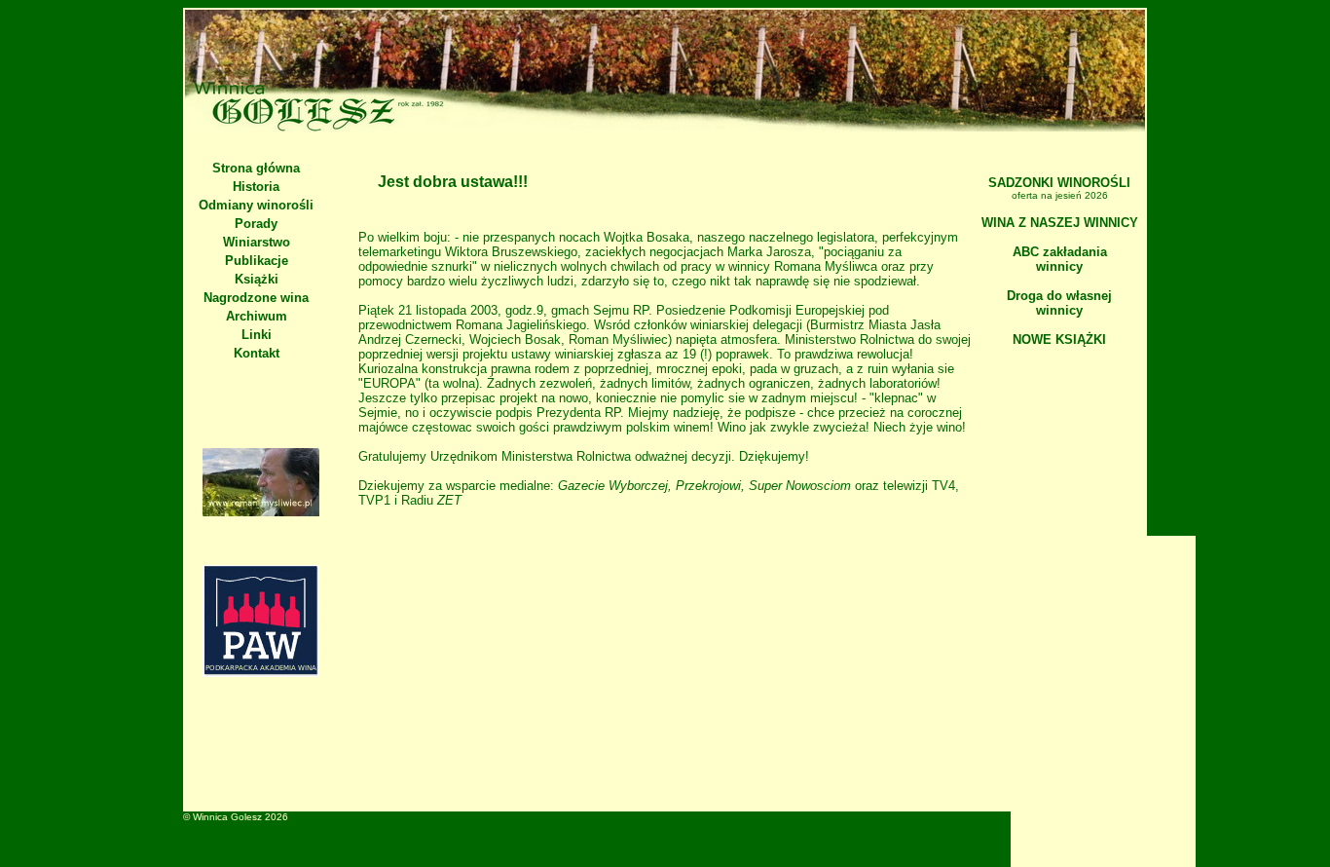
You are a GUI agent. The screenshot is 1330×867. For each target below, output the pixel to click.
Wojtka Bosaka (646, 237)
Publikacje (256, 260)
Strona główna (256, 168)
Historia (256, 186)
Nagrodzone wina (256, 297)
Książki (256, 279)
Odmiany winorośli (256, 205)
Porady (256, 223)
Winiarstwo (256, 242)
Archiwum (256, 316)
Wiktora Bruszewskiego (511, 252)
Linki (256, 334)
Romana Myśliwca (825, 266)
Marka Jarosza (769, 252)
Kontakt (256, 353)
